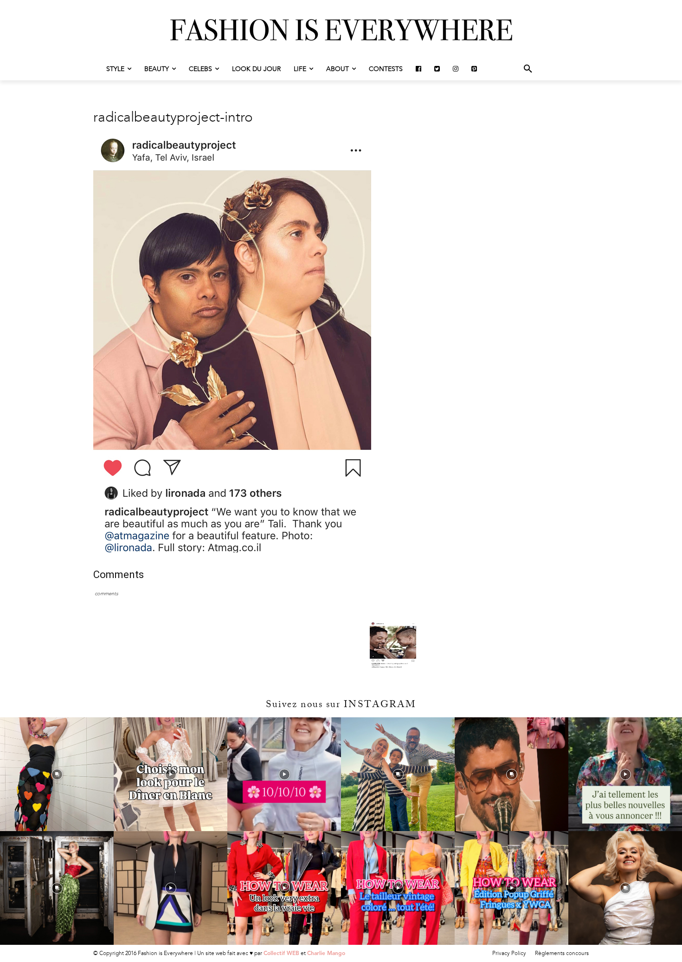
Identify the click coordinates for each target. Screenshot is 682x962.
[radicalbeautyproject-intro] (232, 550)
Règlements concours (562, 953)
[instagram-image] (57, 774)
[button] (528, 69)
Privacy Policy (509, 953)
